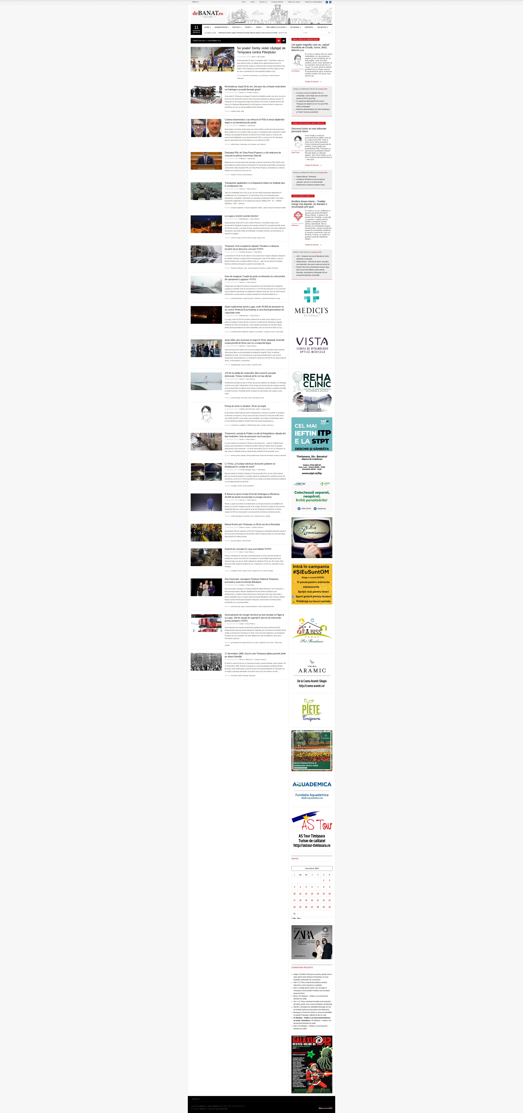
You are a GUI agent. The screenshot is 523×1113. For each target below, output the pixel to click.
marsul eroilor (246, 540)
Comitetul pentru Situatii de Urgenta (242, 331)
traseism (263, 144)
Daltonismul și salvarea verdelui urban (310, 185)
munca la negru (246, 365)
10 (294, 893)
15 (324, 893)
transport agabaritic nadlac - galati (255, 207)
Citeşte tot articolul (312, 82)
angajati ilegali (235, 365)
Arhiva (252, 2)
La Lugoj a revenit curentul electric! (241, 216)
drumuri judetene (248, 486)
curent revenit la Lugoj (248, 238)
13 (312, 893)
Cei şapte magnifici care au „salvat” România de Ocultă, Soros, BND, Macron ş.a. (310, 47)
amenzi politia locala (252, 455)
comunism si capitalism (238, 425)
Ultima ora (248, 659)
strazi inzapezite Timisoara (256, 268)
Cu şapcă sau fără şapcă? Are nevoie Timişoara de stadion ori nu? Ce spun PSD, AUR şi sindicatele (312, 104)
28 (318, 907)
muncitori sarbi (256, 365)
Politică (236, 27)
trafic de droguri (268, 571)
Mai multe (321, 27)
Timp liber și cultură (275, 27)
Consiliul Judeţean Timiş (247, 469)
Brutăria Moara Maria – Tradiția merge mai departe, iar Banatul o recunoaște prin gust (309, 204)
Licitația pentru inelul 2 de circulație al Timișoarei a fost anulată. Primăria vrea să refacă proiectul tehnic (312, 990)
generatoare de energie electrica (241, 642)
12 (306, 893)
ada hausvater (235, 606)
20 (312, 900)
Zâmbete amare (312, 39)
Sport (248, 27)
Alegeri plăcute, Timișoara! (306, 177)
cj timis (240, 486)
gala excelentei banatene (249, 606)
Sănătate (309, 27)
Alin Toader (261, 57)
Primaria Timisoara (237, 268)
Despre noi (263, 2)
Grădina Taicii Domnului (247, 409)
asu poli (233, 540)
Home (244, 2)
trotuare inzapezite (280, 455)
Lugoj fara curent (269, 331)
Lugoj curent (261, 238)
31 (294, 913)
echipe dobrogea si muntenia (240, 516)
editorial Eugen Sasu (253, 425)
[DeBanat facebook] (327, 3)
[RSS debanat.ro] (330, 3)
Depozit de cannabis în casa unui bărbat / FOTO (248, 549)
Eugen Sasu (266, 409)
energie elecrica (259, 516)
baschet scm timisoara (250, 75)
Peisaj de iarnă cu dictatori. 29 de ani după (245, 406)
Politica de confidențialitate (313, 2)
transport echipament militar (277, 207)
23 (330, 900)
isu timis (255, 642)
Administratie (243, 219)
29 (324, 907)
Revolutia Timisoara (248, 675)
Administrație (221, 27)
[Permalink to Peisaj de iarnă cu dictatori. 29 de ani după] (206, 414)
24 (294, 907)
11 (300, 893)
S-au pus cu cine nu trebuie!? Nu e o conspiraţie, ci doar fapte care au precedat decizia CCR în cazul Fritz (311, 95)
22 (324, 900)
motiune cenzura (236, 174)
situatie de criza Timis (266, 642)
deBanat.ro (295, 225)
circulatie (234, 486)
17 (294, 900)
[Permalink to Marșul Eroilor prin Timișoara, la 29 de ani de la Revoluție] (206, 532)
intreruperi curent (258, 398)
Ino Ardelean (295, 71)
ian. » (299, 918)
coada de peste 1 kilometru (252, 298)
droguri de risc (257, 571)
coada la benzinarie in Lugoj (271, 298)
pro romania (252, 144)
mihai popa (243, 144)
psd (258, 144)
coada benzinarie (236, 298)
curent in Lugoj (236, 238)
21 (318, 900)
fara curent (248, 398)
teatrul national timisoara (266, 606)
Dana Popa (250, 585)
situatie (267, 516)
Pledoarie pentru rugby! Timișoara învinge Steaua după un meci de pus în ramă (247, 33)
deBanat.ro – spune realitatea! (209, 1106)
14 (318, 893)
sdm (245, 268)
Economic (294, 27)
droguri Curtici (247, 571)
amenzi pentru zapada (238, 455)
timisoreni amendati (266, 455)
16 (330, 893)
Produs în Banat (299, 196)
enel (242, 398)
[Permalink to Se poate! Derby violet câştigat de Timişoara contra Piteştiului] (212, 59)
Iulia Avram (251, 125)
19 (306, 900)
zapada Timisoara (272, 268)
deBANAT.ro (261, 14)
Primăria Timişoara (245, 252)
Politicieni (242, 125)
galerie (239, 540)
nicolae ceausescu (267, 425)
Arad (240, 552)
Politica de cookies (294, 2)
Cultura (241, 585)
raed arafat (279, 331)
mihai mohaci (235, 144)
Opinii (258, 27)
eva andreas (259, 331)
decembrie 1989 (236, 675)
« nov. (293, 918)
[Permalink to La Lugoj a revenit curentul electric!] (206, 224)
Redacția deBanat (277, 2)
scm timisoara (263, 75)
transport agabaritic (237, 207)
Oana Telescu (251, 189)
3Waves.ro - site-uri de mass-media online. (214, 1109)
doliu (242, 111)
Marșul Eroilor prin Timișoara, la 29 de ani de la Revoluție (252, 524)
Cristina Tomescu (253, 92)
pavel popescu (247, 174)
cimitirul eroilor (235, 111)
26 (306, 907)
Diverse (242, 92)
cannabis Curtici (236, 571)
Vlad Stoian (258, 252)
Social (241, 379)
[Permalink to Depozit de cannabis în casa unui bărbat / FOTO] (206, 557)
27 (312, 907)
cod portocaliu (235, 398)
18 (300, 900)
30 (330, 907)
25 (300, 907)
